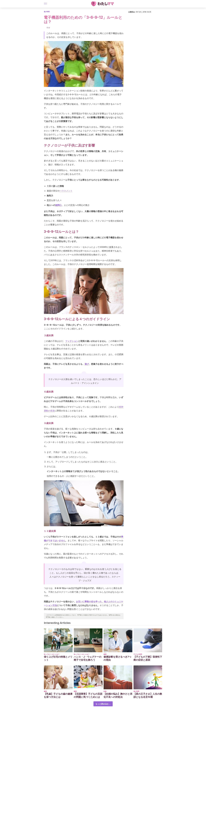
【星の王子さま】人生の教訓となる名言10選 (148, 695)
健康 (105, 654)
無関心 (58, 205)
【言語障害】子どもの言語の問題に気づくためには (88, 695)
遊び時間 (47, 12)
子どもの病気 (138, 654)
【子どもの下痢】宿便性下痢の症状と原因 (148, 658)
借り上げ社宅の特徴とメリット (58, 658)
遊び (87, 364)
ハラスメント (66, 191)
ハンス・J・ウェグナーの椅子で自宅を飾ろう (87, 658)
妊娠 (105, 691)
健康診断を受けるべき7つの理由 (117, 658)
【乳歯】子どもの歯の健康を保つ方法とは (58, 695)
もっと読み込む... (103, 704)
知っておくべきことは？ (52, 654)
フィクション (71, 341)
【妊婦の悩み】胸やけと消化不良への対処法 (118, 695)
